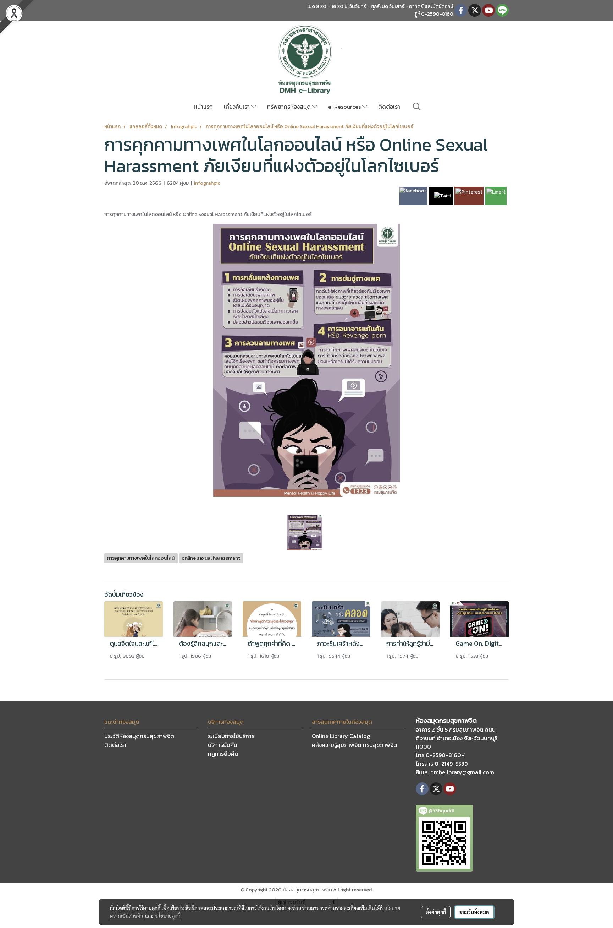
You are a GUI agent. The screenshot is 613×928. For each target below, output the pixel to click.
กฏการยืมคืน (223, 753)
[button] (417, 106)
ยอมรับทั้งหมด (474, 912)
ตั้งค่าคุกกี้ (436, 912)
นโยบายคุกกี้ (167, 915)
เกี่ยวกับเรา (237, 106)
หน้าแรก (203, 106)
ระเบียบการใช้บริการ (231, 736)
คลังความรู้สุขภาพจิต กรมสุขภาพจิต (354, 744)
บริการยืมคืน (222, 744)
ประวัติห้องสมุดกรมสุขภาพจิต (139, 736)
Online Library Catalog (341, 736)
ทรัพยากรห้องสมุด (289, 106)
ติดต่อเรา (389, 106)
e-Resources (345, 106)
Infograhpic (207, 183)
